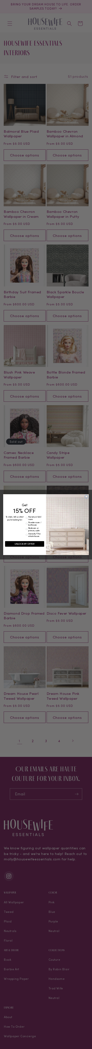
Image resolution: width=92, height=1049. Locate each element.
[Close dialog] (86, 496)
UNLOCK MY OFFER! (24, 543)
